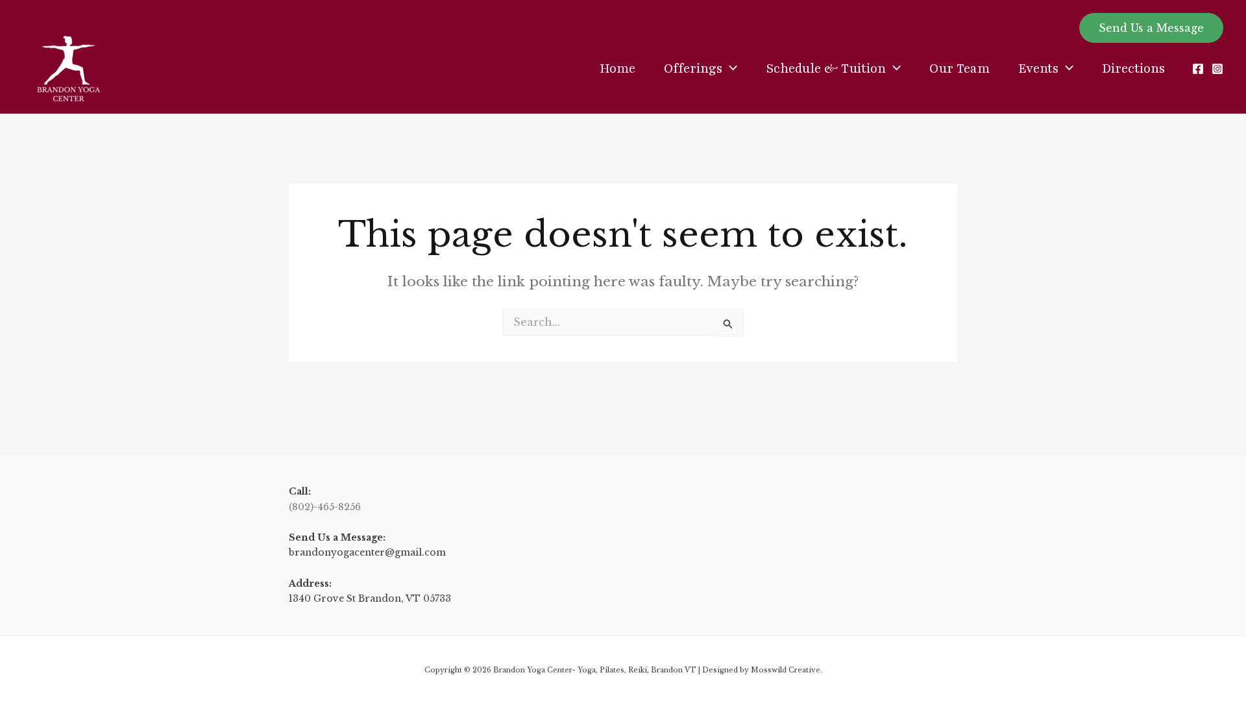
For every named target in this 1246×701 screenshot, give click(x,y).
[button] (1151, 28)
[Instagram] (1217, 69)
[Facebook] (1198, 69)
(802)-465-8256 (325, 507)
